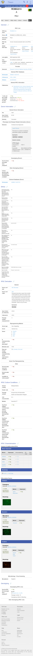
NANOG (4, 456)
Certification (4, 632)
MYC (14, 336)
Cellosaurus (5, 77)
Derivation (16, 20)
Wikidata (4, 80)
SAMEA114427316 (15, 182)
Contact (19, 636)
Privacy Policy (20, 617)
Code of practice (21, 610)
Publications (4, 625)
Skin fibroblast (15, 287)
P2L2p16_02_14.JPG (17, 593)
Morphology (5, 470)
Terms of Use (20, 619)
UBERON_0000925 (11, 486)
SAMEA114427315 (14, 74)
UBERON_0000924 (11, 547)
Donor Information (7, 20)
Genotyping (30, 20)
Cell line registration (6, 633)
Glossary (4, 635)
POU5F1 (15, 331)
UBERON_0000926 (11, 517)
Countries (4, 622)
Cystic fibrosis (13, 54)
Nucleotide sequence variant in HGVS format (16, 149)
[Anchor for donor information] (15, 106)
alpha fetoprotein (15, 492)
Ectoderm (4, 541)
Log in (3, 642)
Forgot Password (5, 645)
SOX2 (14, 333)
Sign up (3, 643)
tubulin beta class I (14, 554)
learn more (22, 6)
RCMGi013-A (13, 31)
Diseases (4, 623)
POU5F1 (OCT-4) (4, 465)
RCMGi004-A (25, 46)
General (3, 20)
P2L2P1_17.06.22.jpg (8, 473)
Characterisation (25, 20)
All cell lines (4, 610)
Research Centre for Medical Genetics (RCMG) (21, 69)
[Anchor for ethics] (7, 187)
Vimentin (15, 523)
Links (18, 612)
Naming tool (20, 633)
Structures (19, 632)
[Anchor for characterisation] (17, 443)
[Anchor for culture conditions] (19, 382)
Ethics (12, 20)
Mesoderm (4, 512)
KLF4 (14, 334)
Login (30, 3)
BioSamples (5, 74)
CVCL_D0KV (13, 77)
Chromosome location (15, 145)
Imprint (18, 620)
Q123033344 (13, 80)
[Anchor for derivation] (13, 281)
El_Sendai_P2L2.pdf (17, 349)
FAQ (2, 630)
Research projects (6, 620)
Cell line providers (6, 619)
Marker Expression (6, 448)
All (4, 612)
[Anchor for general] (8, 25)
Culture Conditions (20, 20)
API (18, 635)
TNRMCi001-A (13, 46)
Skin (13, 291)
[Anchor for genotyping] (10, 583)
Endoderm (4, 480)
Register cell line (5, 609)
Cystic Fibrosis (25, 51)
